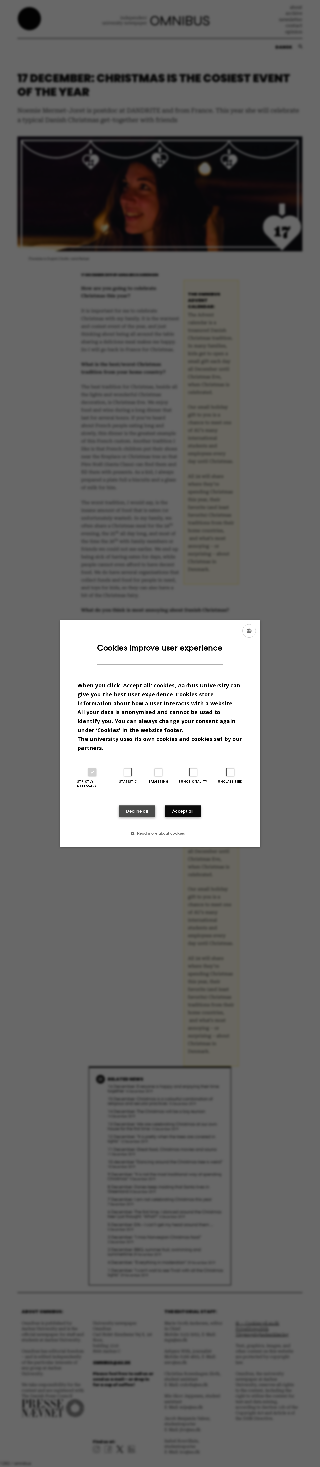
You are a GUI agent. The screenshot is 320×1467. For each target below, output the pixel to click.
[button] (160, 833)
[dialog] (160, 733)
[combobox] (249, 630)
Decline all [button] (137, 811)
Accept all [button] (183, 811)
